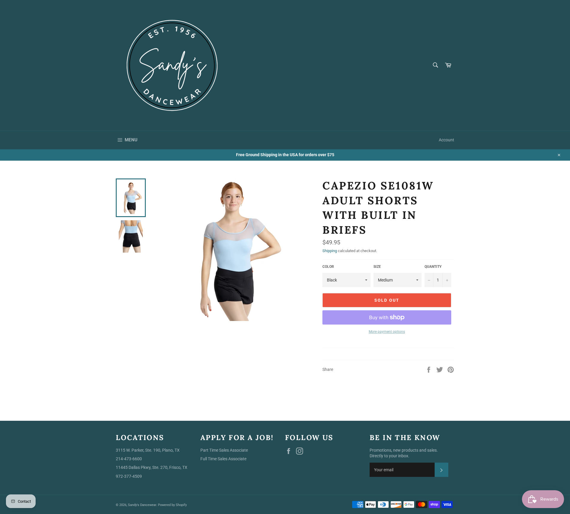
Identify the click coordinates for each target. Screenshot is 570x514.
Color (328, 267)
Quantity (433, 267)
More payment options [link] (387, 332)
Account (446, 139)
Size (377, 267)
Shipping (329, 251)
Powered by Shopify (172, 505)
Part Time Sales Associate (224, 450)
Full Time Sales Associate (223, 458)
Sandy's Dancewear (142, 505)
